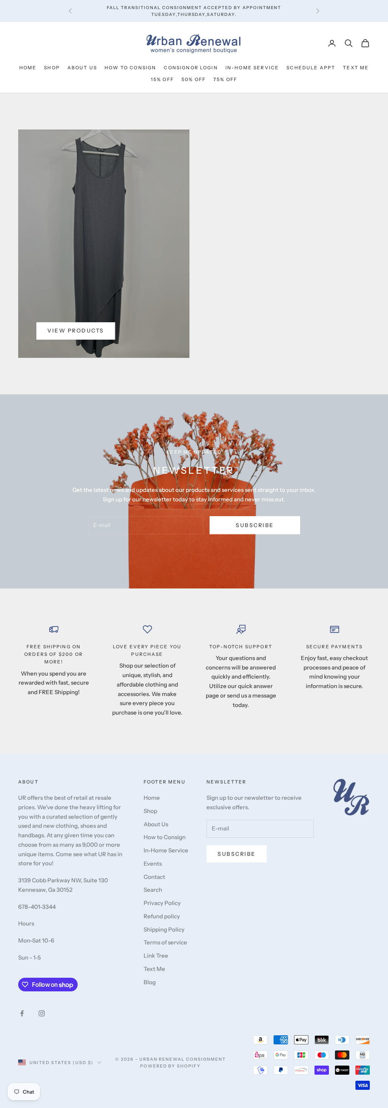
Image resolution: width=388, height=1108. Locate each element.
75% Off (225, 79)
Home (28, 67)
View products (75, 330)
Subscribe (255, 525)
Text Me (356, 67)
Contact (154, 876)
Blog (150, 982)
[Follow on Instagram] (41, 1013)
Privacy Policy (162, 903)
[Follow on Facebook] (22, 1013)
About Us (82, 67)
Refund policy (162, 916)
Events (153, 863)
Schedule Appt (310, 67)
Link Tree (156, 955)
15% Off (162, 79)
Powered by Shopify (170, 1066)
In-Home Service (252, 67)
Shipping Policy (164, 929)
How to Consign (130, 67)
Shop (52, 67)
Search (153, 889)
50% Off (193, 79)
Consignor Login (190, 67)
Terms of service (165, 942)
